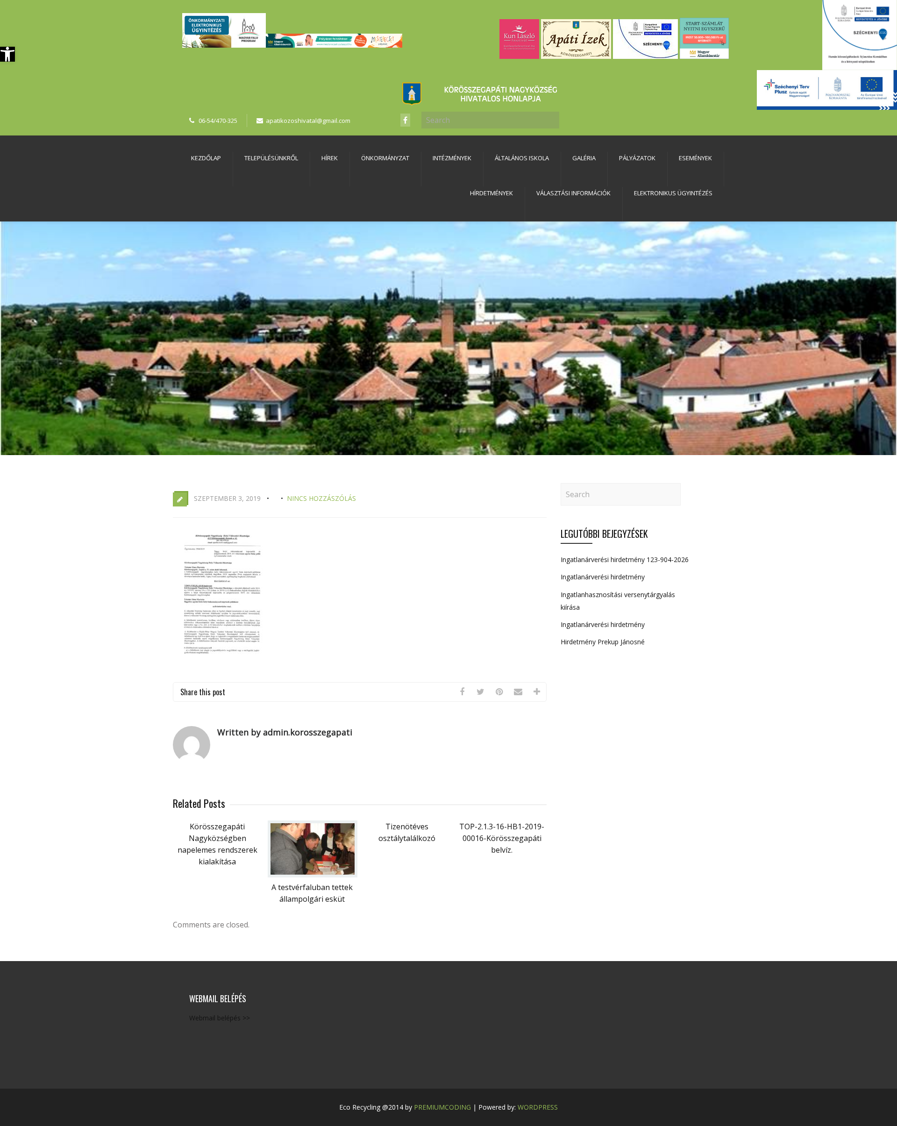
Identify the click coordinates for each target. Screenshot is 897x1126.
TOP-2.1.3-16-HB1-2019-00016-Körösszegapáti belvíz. (501, 838)
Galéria (584, 158)
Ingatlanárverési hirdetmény (603, 576)
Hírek (329, 158)
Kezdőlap (206, 158)
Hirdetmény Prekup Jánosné (603, 641)
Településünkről (271, 158)
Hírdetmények (491, 193)
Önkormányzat (385, 158)
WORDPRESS (538, 1107)
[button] (7, 54)
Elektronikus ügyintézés (673, 193)
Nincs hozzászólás (321, 498)
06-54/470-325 (218, 120)
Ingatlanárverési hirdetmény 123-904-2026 (625, 559)
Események (695, 158)
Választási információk (573, 193)
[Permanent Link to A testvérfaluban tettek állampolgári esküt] (312, 874)
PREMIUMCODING (442, 1107)
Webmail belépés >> (219, 1017)
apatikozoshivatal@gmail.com (308, 120)
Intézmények (452, 158)
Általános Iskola (522, 158)
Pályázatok (637, 158)
